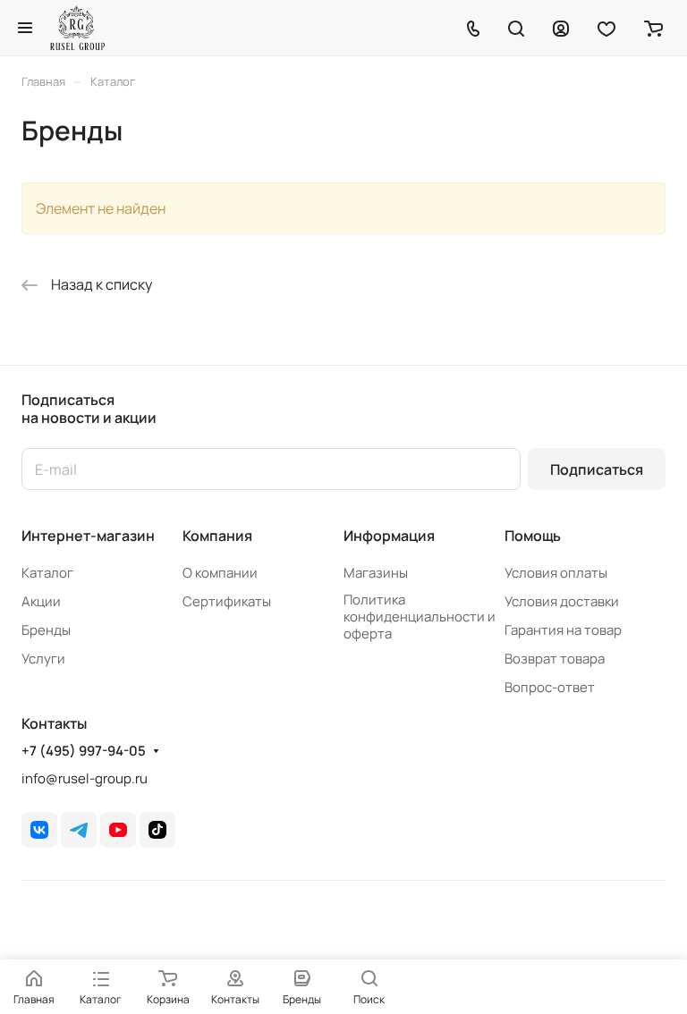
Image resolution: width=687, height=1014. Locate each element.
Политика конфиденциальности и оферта (420, 616)
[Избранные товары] (606, 28)
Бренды (46, 630)
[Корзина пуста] (653, 28)
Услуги (43, 658)
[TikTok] (157, 830)
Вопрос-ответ (550, 687)
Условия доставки (562, 601)
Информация (389, 535)
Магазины (376, 572)
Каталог (47, 572)
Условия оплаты (556, 572)
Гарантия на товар (563, 630)
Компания (217, 535)
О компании (220, 572)
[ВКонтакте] (39, 830)
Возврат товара (555, 658)
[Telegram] (79, 830)
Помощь (533, 535)
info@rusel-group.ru (84, 778)
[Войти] (561, 28)
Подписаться (596, 469)
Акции (41, 601)
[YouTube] (118, 830)
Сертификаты (226, 601)
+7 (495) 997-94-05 (83, 751)
